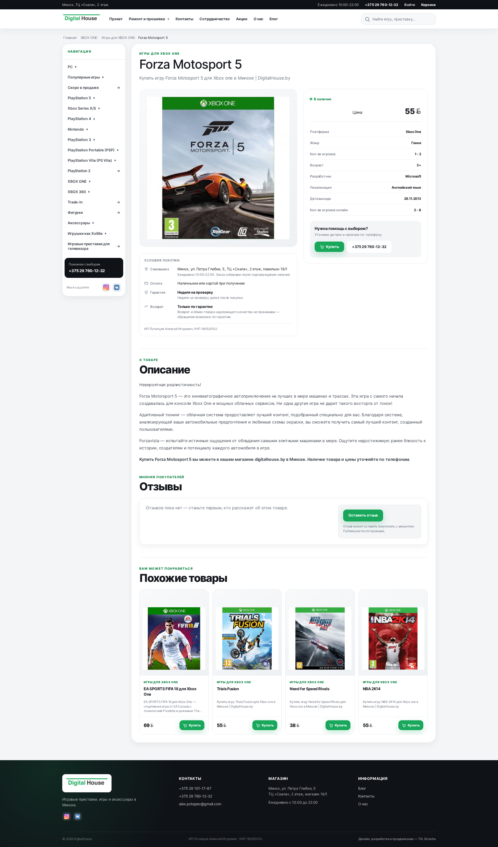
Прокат (116, 19)
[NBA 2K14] (393, 633)
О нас (258, 19)
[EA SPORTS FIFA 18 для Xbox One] (174, 633)
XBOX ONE (89, 38)
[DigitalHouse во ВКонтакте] (116, 287)
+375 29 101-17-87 (195, 788)
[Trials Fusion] (247, 633)
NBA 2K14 (372, 688)
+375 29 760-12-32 (381, 5)
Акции (241, 19)
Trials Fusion (228, 688)
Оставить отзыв (363, 515)
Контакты (184, 19)
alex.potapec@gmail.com (200, 804)
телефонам (397, 459)
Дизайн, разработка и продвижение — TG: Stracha (397, 839)
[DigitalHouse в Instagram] (106, 287)
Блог (273, 19)
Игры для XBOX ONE (118, 38)
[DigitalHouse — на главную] (81, 18)
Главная (69, 38)
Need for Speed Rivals (309, 688)
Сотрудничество (214, 19)
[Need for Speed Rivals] (320, 633)
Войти (409, 5)
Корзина (428, 5)
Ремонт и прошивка (147, 19)
